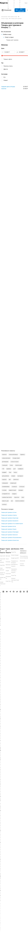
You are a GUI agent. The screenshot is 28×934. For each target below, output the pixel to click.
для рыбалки (5, 476)
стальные (21, 486)
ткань (11, 465)
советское (15, 479)
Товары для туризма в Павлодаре (10, 532)
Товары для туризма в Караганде (9, 518)
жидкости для (12, 490)
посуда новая (16, 458)
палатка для (18, 465)
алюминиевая (5, 486)
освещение (5, 483)
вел (12, 500)
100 (3, 468)
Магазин (8, 556)
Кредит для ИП (15, 558)
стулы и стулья (14, 461)
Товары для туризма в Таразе (8, 529)
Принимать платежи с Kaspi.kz (14, 570)
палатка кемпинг (19, 500)
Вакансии (22, 560)
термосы (22, 454)
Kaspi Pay (13, 552)
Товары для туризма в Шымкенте (9, 520)
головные (14, 486)
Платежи (8, 561)
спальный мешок (13, 454)
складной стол (6, 493)
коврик (13, 476)
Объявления (7, 10)
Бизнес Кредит (15, 555)
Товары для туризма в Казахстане (10, 540)
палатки (3, 88)
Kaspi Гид (8, 581)
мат (10, 479)
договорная (5, 461)
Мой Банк (8, 564)
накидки (21, 490)
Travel (7, 558)
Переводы (8, 567)
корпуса (4, 479)
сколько (4, 504)
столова (4, 490)
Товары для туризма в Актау (8, 526)
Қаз (26, 3)
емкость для (5, 500)
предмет (4, 472)
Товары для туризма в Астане (8, 512)
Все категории (21, 10)
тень (10, 472)
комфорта (20, 468)
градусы (14, 493)
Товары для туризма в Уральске (9, 534)
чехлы (15, 472)
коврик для (13, 483)
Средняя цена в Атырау (8, 86)
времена (9, 468)
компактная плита (7, 497)
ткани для (4, 465)
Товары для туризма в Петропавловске (11, 537)
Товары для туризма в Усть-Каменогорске (12, 523)
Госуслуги (8, 573)
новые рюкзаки (6, 458)
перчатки (16, 497)
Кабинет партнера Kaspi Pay (15, 580)
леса (23, 497)
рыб (14, 468)
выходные (20, 476)
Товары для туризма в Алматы (9, 515)
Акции (7, 570)
